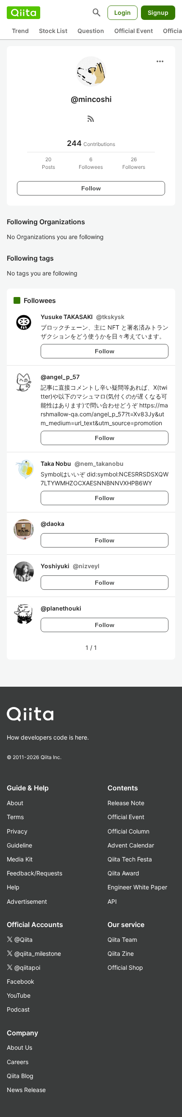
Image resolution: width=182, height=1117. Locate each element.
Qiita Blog (20, 1075)
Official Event (133, 30)
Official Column (128, 831)
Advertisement (27, 901)
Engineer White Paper (137, 887)
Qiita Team (122, 939)
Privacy (17, 831)
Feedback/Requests (34, 873)
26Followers (133, 163)
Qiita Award (123, 873)
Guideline (19, 845)
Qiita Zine (121, 953)
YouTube (18, 995)
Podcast (18, 1009)
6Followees (91, 163)
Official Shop (125, 967)
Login (122, 12)
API (112, 901)
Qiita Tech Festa (130, 859)
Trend (20, 30)
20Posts (48, 163)
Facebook (20, 981)
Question (90, 30)
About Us (19, 1047)
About (15, 802)
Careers (17, 1061)
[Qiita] (23, 12)
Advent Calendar (131, 845)
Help (13, 887)
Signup (158, 12)
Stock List (53, 30)
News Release (26, 1089)
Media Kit (20, 859)
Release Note (126, 802)
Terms (15, 816)
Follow (91, 188)
